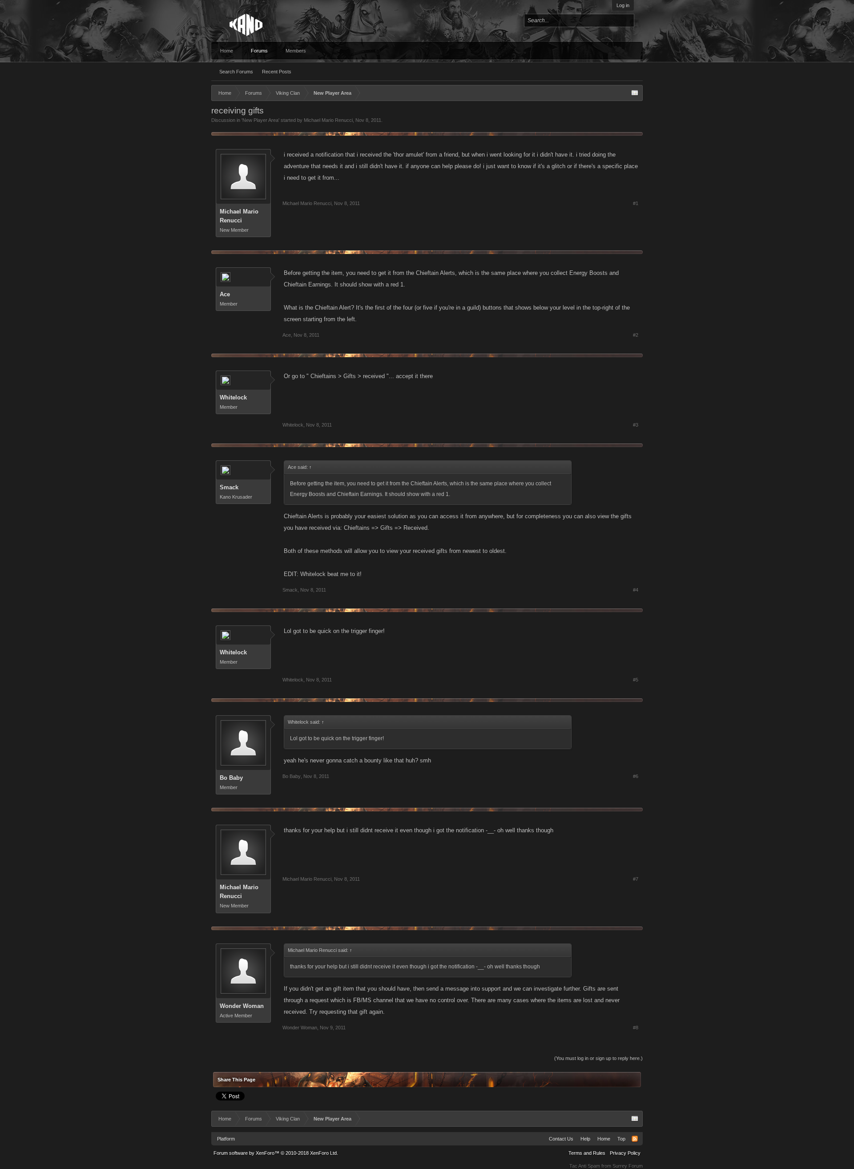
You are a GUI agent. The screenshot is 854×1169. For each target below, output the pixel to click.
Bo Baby (231, 777)
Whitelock (233, 397)
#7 (635, 879)
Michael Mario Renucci (328, 120)
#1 (635, 203)
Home (226, 50)
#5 (635, 679)
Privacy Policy (625, 1153)
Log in (622, 5)
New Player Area (260, 120)
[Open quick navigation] (634, 93)
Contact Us (561, 1138)
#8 (635, 1027)
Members (296, 50)
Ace (225, 294)
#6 (635, 776)
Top (621, 1138)
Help (585, 1138)
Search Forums (236, 71)
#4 (635, 590)
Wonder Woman (242, 1006)
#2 (635, 335)
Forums (259, 50)
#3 (635, 424)
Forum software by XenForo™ (276, 1153)
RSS (634, 1138)
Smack (229, 487)
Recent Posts (276, 71)
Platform (226, 1138)
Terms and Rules (586, 1153)
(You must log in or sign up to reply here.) (598, 1058)
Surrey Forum (627, 1166)
